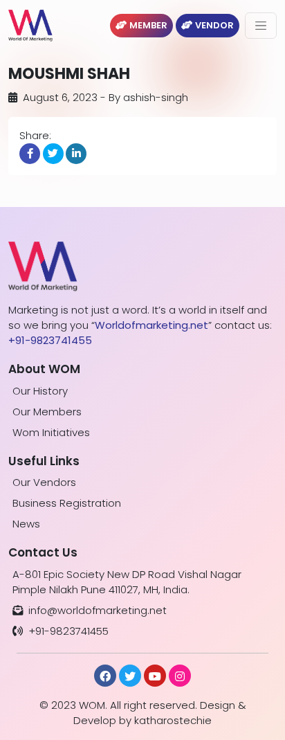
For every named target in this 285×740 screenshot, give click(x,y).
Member (148, 25)
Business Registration (66, 503)
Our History (40, 390)
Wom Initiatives (51, 432)
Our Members (47, 411)
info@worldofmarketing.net (97, 610)
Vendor (214, 25)
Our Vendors (44, 482)
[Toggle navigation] (261, 25)
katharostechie (173, 720)
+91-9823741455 (68, 631)
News (26, 523)
